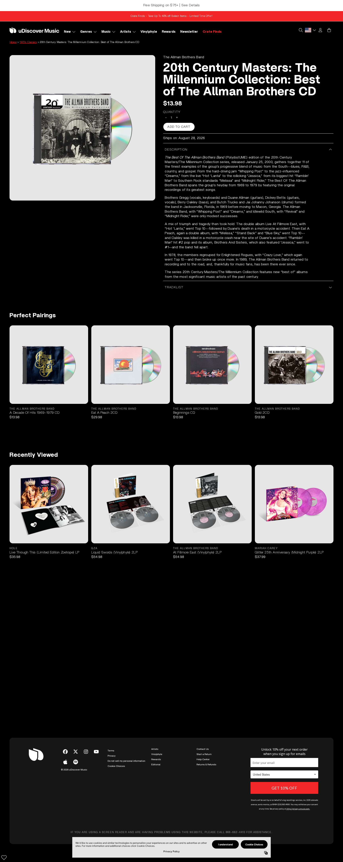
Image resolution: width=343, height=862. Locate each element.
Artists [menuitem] (125, 31)
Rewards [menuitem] (168, 31)
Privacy (112, 756)
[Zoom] (82, 128)
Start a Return (204, 754)
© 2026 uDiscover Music (74, 769)
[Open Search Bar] (300, 30)
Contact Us (203, 749)
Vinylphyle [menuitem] (149, 31)
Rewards (156, 759)
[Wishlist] (4, 857)
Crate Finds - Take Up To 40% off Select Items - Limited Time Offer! (171, 16)
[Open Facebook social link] (65, 751)
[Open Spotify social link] (75, 762)
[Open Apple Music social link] (65, 762)
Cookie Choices (116, 766)
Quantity (172, 112)
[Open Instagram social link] (86, 751)
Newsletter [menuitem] (189, 31)
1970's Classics (28, 42)
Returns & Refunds (206, 764)
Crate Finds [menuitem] (212, 31)
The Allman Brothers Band (183, 57)
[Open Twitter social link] (75, 751)
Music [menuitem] (106, 31)
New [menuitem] (67, 31)
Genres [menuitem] (86, 31)
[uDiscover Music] (34, 30)
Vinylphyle (156, 754)
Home (13, 42)
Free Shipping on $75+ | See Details (171, 5)
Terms (111, 750)
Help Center (203, 759)
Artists (154, 749)
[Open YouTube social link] (96, 751)
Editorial (155, 764)
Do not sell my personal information (126, 761)
